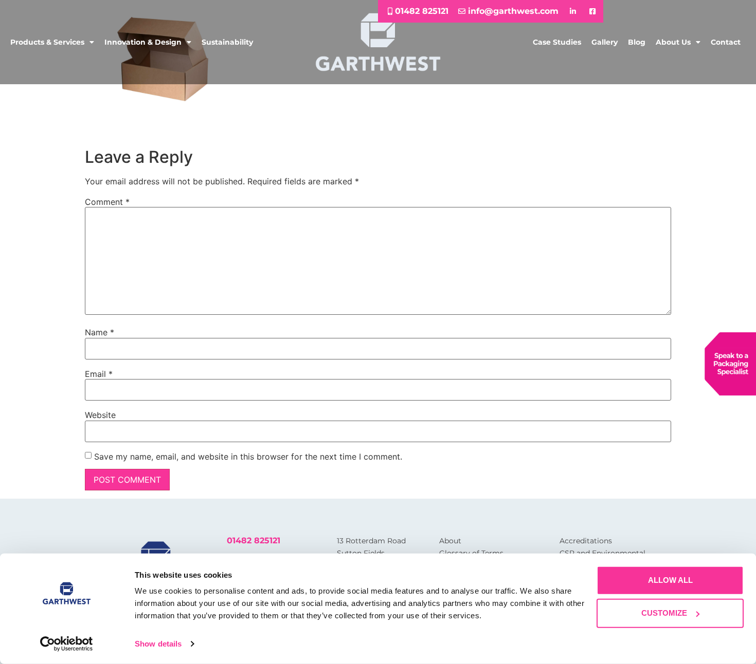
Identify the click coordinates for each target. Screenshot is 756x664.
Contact (726, 42)
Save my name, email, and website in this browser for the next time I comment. (248, 456)
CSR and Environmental (602, 553)
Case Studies (557, 42)
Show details (158, 643)
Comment (107, 202)
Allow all (670, 580)
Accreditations (586, 540)
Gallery (604, 42)
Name (99, 332)
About (450, 540)
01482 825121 (253, 540)
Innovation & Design (143, 42)
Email (99, 374)
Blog (636, 42)
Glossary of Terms (471, 553)
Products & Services (47, 42)
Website (100, 415)
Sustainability (227, 42)
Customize (664, 613)
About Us (673, 42)
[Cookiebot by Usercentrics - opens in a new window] (67, 644)
